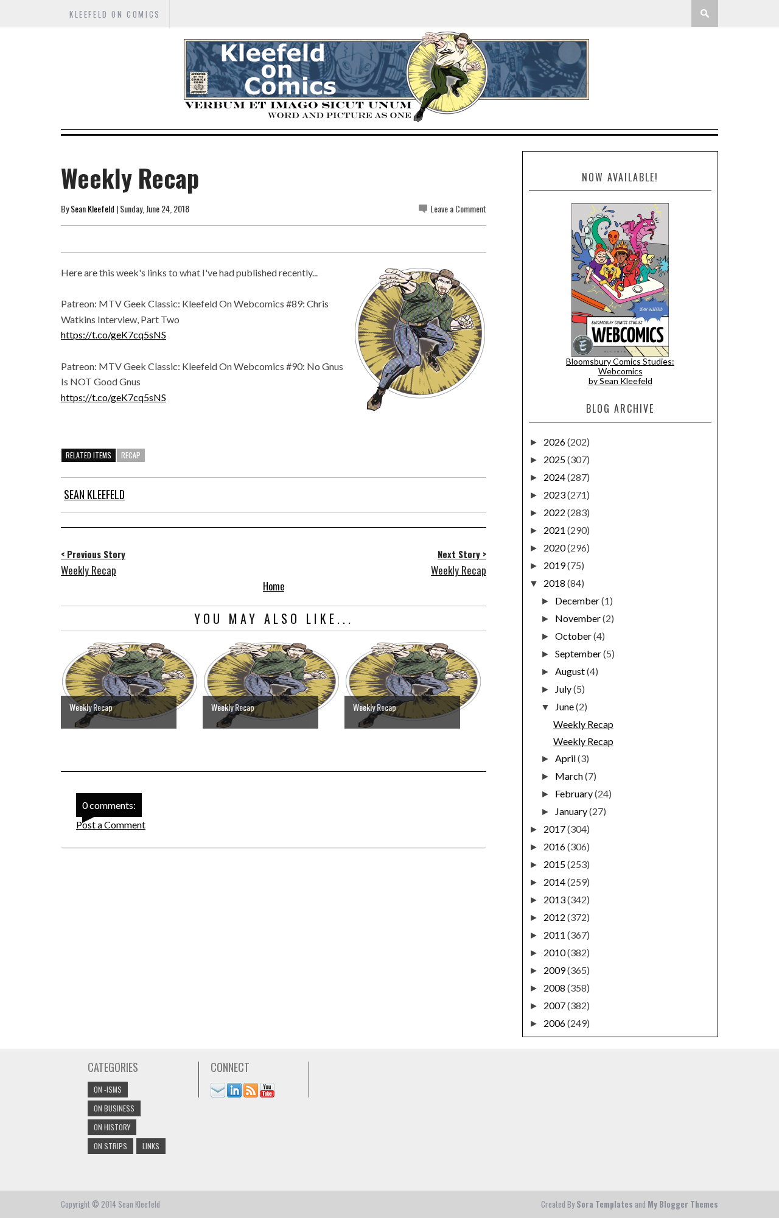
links (150, 1146)
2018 (555, 583)
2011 (555, 934)
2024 (555, 477)
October (574, 636)
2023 (555, 494)
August (571, 671)
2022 (555, 512)
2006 (555, 1023)
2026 (555, 441)
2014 (555, 881)
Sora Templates (604, 1204)
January (572, 811)
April (566, 758)
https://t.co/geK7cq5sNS (113, 334)
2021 (555, 530)
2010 (555, 952)
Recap (131, 455)
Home (273, 586)
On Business (114, 1108)
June (565, 706)
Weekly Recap (583, 724)
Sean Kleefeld (92, 208)
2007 (555, 1005)
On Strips (110, 1146)
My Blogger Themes (683, 1204)
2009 (555, 970)
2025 (555, 459)
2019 (555, 565)
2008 (555, 987)
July (564, 689)
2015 (555, 864)
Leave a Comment (458, 208)
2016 (555, 846)
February (575, 793)
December (578, 600)
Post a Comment (110, 824)
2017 (555, 829)
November (579, 618)
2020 (555, 547)
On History (112, 1127)
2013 (555, 899)
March (570, 776)
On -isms (108, 1089)
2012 (555, 917)
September (579, 653)
